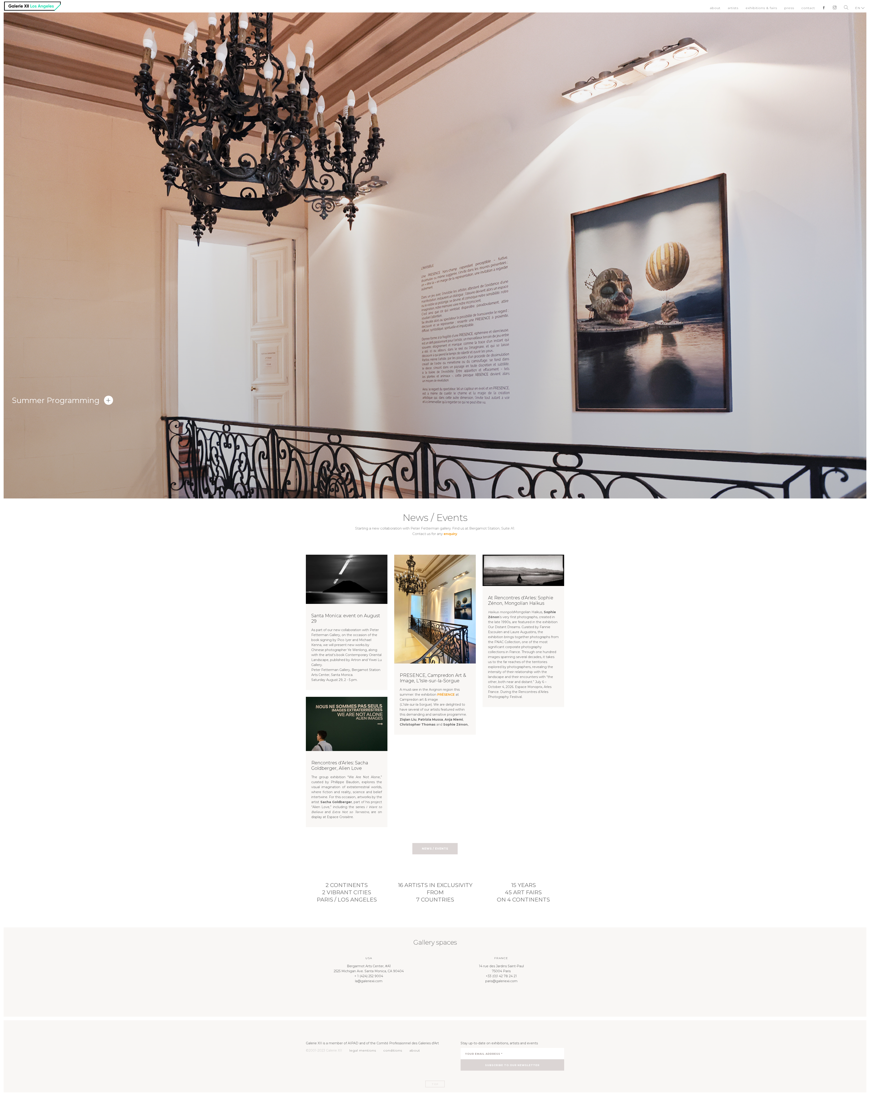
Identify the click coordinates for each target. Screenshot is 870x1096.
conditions (390, 1050)
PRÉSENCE (446, 695)
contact (809, 8)
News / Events (435, 848)
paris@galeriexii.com (501, 981)
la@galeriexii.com (368, 981)
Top (435, 1084)
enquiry (450, 534)
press (791, 8)
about (722, 8)
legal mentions (361, 1050)
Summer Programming (55, 400)
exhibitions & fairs (765, 8)
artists (739, 8)
